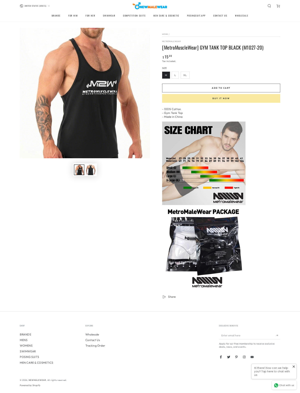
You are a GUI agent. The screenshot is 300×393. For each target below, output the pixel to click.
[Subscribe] (278, 335)
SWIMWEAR (28, 351)
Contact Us (92, 340)
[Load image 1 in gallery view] (79, 170)
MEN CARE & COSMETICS (36, 362)
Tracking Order (95, 345)
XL (185, 75)
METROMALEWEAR (171, 41)
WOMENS (26, 345)
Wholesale (92, 334)
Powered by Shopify (30, 385)
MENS (23, 340)
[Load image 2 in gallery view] (90, 170)
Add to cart (221, 88)
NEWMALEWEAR (37, 380)
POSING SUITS (29, 357)
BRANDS (25, 334)
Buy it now (221, 98)
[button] (269, 6)
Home (165, 34)
